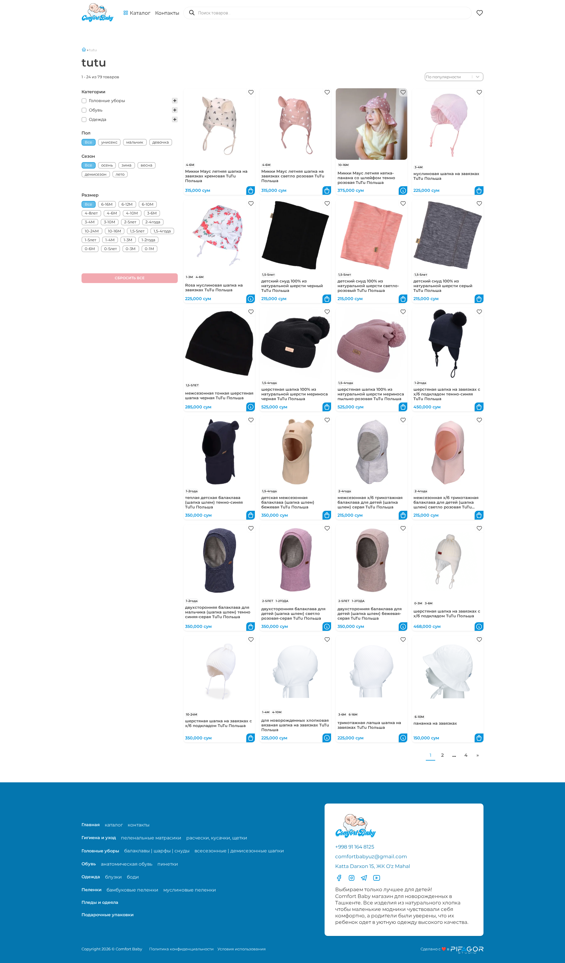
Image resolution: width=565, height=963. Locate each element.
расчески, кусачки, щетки (216, 838)
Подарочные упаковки (108, 914)
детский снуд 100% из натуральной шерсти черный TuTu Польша (292, 286)
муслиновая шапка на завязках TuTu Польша (446, 176)
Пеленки (92, 889)
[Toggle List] (477, 77)
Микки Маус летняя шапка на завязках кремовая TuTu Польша (216, 176)
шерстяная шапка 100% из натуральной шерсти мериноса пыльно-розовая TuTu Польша (371, 394)
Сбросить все (129, 278)
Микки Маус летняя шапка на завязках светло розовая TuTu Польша (292, 176)
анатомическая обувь (126, 864)
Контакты (167, 13)
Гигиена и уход (99, 837)
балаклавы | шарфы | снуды (157, 851)
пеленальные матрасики (151, 838)
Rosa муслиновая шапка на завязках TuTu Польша (214, 287)
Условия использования (241, 949)
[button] (137, 13)
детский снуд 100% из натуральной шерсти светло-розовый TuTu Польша (368, 286)
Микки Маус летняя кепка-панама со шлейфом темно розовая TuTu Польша (366, 178)
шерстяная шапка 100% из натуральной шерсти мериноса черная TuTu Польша (294, 394)
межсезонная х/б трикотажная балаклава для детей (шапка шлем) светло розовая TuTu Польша (445, 504)
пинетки (167, 864)
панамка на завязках (435, 723)
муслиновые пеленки (189, 890)
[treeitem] (130, 101)
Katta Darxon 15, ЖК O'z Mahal (372, 866)
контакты (138, 825)
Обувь (89, 863)
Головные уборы (100, 851)
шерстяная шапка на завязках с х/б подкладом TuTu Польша (446, 613)
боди (133, 877)
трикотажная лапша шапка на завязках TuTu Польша (369, 725)
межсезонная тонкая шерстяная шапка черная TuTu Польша (219, 395)
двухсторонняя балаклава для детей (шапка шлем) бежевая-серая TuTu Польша (370, 613)
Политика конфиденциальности (181, 949)
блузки (113, 877)
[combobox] (448, 77)
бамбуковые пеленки (132, 890)
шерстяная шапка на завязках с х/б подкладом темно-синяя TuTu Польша (446, 394)
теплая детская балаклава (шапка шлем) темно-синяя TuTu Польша (214, 502)
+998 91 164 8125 (354, 847)
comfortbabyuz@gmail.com (371, 856)
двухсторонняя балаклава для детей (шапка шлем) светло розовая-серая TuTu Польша (293, 613)
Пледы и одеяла (100, 902)
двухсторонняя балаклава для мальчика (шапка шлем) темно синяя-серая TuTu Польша (217, 612)
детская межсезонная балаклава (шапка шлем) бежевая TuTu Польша (287, 502)
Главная (91, 824)
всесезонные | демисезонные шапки (239, 851)
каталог (114, 825)
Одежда (91, 876)
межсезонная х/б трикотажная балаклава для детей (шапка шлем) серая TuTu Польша (370, 502)
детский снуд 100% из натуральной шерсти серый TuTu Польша (442, 286)
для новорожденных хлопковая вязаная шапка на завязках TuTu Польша (295, 725)
